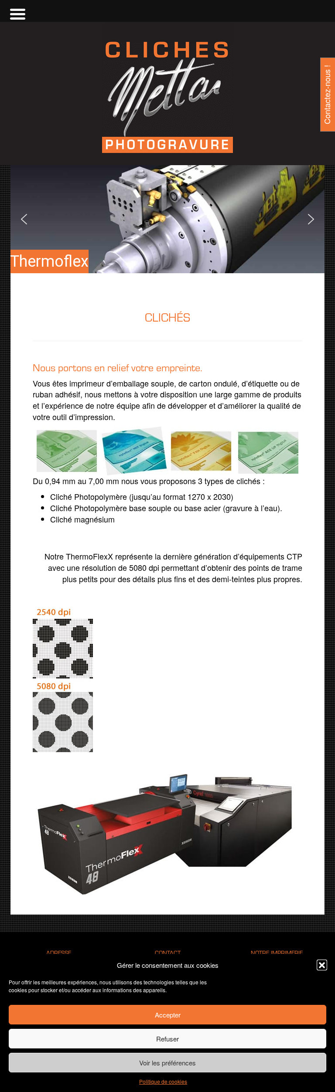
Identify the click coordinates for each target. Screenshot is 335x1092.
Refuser (167, 1038)
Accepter (168, 1014)
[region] (167, 219)
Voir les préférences (167, 1062)
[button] (322, 964)
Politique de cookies (163, 1081)
